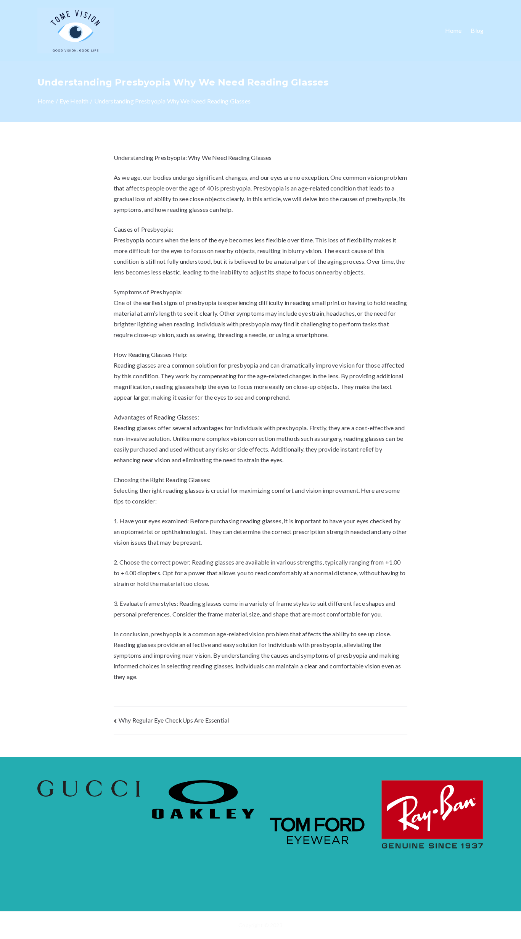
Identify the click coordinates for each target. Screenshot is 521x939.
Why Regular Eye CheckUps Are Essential (174, 720)
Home (453, 30)
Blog (477, 30)
